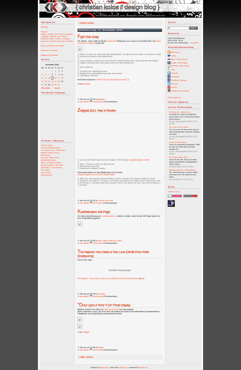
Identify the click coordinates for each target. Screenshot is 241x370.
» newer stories (86, 23)
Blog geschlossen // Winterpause (182, 170)
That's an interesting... (178, 142)
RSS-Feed (174, 52)
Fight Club (111, 41)
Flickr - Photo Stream (179, 59)
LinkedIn (174, 73)
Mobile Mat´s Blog (48, 160)
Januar (57, 88)
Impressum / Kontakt (49, 50)
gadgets (45, 36)
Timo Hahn (45, 170)
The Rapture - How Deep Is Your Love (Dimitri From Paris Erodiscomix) (108, 278)
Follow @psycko (174, 97)
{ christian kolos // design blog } (117, 6)
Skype (186, 66)
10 (59, 74)
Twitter (173, 56)
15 (52, 78)
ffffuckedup (45, 155)
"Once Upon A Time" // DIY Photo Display (103, 305)
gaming (53, 36)
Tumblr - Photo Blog (178, 63)
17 (59, 78)
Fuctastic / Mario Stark (50, 158)
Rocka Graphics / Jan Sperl (52, 165)
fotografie (69, 34)
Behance (174, 84)
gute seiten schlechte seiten (110, 241)
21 (49, 81)
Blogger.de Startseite (49, 55)
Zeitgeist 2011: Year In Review (96, 110)
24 (59, 81)
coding (43, 34)
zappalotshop (46, 175)
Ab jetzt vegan (47, 145)
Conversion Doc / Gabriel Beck (53, 150)
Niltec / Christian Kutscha (51, 163)
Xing (172, 70)
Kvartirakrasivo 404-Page (93, 212)
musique (66, 39)
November (45, 88)
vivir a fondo (46, 172)
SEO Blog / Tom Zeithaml (51, 167)
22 (52, 81)
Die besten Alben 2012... (179, 157)
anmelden (195, 43)
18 (62, 78)
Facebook (174, 77)
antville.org (123, 367)
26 (42, 85)
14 (49, 78)
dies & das (59, 34)
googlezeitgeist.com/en (139, 160)
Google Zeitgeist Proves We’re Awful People (96, 174)
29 (52, 85)
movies (58, 39)
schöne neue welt (57, 41)
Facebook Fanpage (178, 80)
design (50, 34)
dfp (143, 278)
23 (56, 81)
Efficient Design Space (50, 153)
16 (56, 78)
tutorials (69, 41)
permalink (84, 102)
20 (46, 81)
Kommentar (98, 102)
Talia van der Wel (111, 309)
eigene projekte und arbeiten (52, 46)
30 (56, 85)
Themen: (44, 32)
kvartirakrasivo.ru (109, 216)
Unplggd (85, 332)
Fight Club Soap (88, 37)
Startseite (45, 27)
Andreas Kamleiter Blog (50, 148)
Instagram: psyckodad (179, 91)
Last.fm (173, 87)
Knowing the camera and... (180, 112)
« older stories (86, 357)
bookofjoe (86, 84)
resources (45, 41)
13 (46, 78)
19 (42, 81)
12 (42, 78)
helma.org (143, 367)
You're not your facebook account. (111, 79)
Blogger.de (103, 367)
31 (59, 85)
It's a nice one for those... (179, 127)
